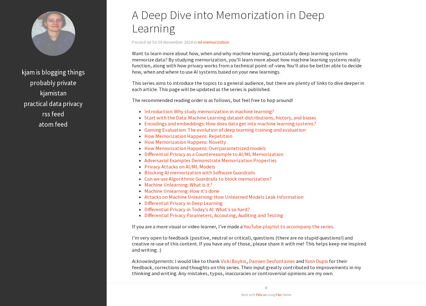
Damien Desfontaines (272, 261)
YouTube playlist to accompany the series (288, 226)
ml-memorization (213, 42)
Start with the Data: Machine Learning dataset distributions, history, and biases (230, 117)
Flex (279, 295)
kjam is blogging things (53, 72)
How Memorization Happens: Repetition (188, 136)
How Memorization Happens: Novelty (185, 142)
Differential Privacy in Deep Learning (183, 203)
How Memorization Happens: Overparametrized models (205, 148)
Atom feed (53, 124)
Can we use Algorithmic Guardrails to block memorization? (208, 179)
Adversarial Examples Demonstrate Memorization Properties (210, 160)
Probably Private (53, 83)
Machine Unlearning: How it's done (181, 191)
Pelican (261, 295)
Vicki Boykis (233, 261)
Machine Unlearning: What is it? (178, 185)
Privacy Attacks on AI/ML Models (179, 166)
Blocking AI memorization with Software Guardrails (199, 172)
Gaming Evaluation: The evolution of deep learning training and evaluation (225, 130)
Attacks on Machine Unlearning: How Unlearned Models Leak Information (223, 197)
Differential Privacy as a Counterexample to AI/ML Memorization (213, 154)
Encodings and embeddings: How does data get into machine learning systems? (230, 123)
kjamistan (53, 93)
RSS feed (53, 114)
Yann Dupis (316, 261)
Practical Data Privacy (53, 104)
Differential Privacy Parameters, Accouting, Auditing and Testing (213, 215)
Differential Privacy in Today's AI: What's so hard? (197, 209)
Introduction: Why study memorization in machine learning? (209, 111)
